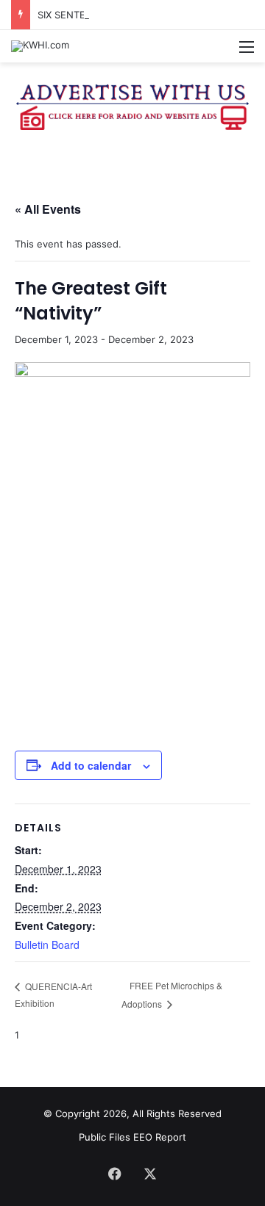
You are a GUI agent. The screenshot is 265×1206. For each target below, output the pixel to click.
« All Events (48, 209)
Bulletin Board (47, 944)
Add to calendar (91, 765)
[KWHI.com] (40, 46)
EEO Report (159, 1137)
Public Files (106, 1137)
